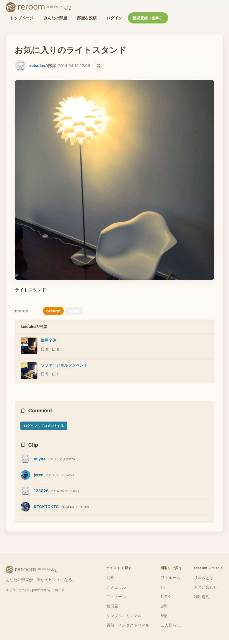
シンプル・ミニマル (124, 615)
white (74, 310)
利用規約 (201, 596)
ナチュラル (116, 587)
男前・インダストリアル (127, 625)
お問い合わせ (205, 587)
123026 (41, 490)
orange (53, 310)
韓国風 (112, 606)
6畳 (164, 606)
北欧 (110, 577)
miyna (40, 458)
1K (163, 587)
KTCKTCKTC (46, 506)
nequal (57, 589)
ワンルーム (170, 577)
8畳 (164, 615)
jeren (39, 474)
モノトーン (116, 596)
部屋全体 (48, 340)
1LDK (165, 596)
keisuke (36, 65)
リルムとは (203, 577)
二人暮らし (170, 625)
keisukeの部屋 (34, 326)
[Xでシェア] (99, 66)
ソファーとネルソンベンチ (64, 365)
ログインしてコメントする (44, 426)
